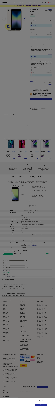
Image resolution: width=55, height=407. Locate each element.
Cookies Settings (41, 400)
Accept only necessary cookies (41, 402)
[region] (27, 402)
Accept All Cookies (41, 404)
